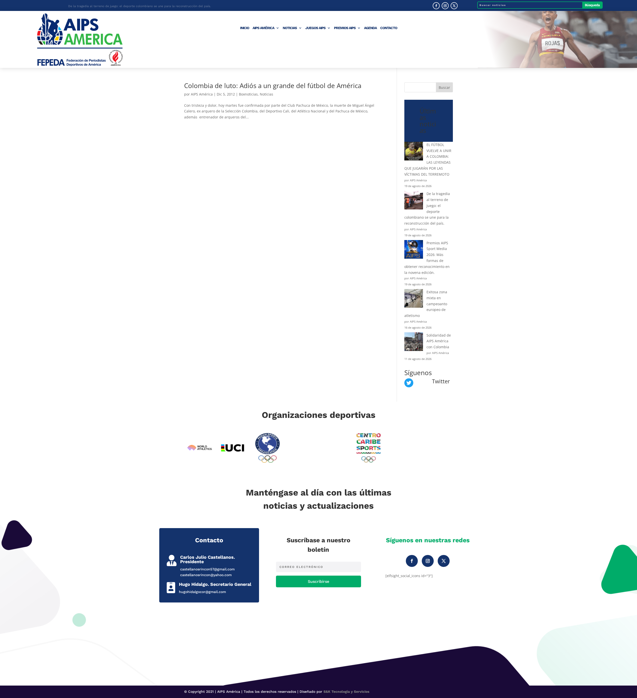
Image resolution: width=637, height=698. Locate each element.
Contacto (388, 28)
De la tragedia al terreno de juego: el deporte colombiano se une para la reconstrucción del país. (139, 5)
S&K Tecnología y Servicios (346, 692)
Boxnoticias (248, 94)
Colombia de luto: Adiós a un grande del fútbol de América (272, 85)
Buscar (444, 87)
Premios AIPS (345, 28)
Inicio (244, 28)
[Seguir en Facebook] (436, 5)
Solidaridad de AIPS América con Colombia (438, 341)
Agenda (370, 28)
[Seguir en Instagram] (445, 5)
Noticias (290, 28)
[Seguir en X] (454, 5)
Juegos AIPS (315, 28)
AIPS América (263, 28)
